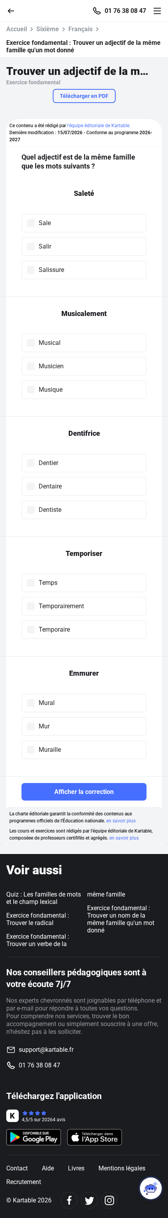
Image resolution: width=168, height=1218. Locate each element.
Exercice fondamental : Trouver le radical (37, 919)
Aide (48, 1168)
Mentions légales (121, 1168)
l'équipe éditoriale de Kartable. (98, 125)
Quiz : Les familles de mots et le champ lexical (43, 898)
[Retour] (14, 10)
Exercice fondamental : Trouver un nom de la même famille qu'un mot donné (120, 919)
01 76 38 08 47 (125, 11)
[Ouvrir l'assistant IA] (151, 1188)
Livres (76, 1168)
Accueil (16, 29)
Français (80, 29)
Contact (17, 1168)
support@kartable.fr (46, 1049)
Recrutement (23, 1182)
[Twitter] (89, 1200)
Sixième (47, 29)
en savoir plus (121, 821)
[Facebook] (69, 1200)
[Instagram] (109, 1200)
